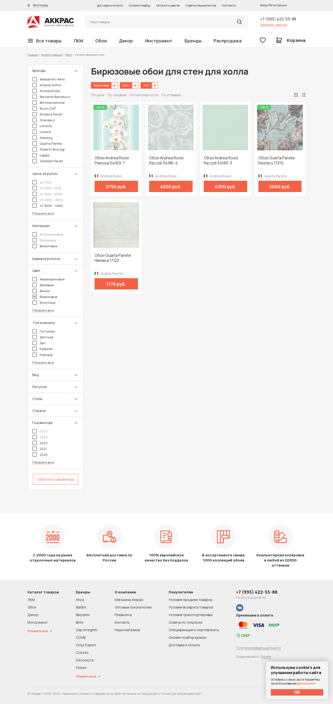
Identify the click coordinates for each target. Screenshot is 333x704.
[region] (55, 277)
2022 (44, 443)
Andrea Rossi (50, 91)
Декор (126, 41)
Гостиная (47, 331)
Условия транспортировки (191, 614)
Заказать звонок (273, 24)
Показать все (43, 213)
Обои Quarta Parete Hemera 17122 (113, 258)
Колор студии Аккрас (51, 22)
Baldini (81, 607)
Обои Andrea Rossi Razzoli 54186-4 (166, 160)
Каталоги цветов (168, 5)
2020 (44, 454)
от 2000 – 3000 (51, 200)
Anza (80, 599)
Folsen (81, 667)
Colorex (82, 652)
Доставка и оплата (110, 5)
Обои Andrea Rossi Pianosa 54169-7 (112, 160)
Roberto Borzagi (52, 149)
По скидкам (117, 95)
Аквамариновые (52, 279)
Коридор (46, 354)
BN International (52, 102)
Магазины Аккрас (129, 599)
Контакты (229, 5)
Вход (263, 5)
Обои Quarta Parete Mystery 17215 (276, 160)
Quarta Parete (51, 143)
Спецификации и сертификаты (194, 630)
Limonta (46, 126)
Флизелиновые (51, 234)
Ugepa (44, 155)
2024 (44, 431)
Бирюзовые (48, 297)
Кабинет (46, 349)
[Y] (240, 22)
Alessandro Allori (52, 79)
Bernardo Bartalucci (55, 97)
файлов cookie (306, 683)
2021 (43, 449)
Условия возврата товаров (191, 607)
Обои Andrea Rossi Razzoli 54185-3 (221, 160)
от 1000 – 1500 (50, 188)
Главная (33, 55)
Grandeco (47, 120)
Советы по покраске (186, 622)
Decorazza (85, 660)
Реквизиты (123, 614)
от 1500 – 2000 (51, 194)
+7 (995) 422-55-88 (278, 19)
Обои (101, 41)
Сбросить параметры (55, 479)
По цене (98, 95)
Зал (42, 343)
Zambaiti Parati (51, 161)
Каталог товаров (51, 55)
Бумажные (48, 240)
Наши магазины (127, 630)
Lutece (45, 132)
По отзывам (171, 95)
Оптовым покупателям (133, 607)
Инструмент (158, 41)
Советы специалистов (201, 5)
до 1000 (45, 182)
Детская (46, 337)
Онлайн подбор (139, 5)
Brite (79, 622)
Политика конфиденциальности (258, 648)
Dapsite (266, 657)
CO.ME (81, 637)
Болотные (47, 302)
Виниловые (48, 246)
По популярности (143, 95)
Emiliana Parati (51, 114)
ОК (297, 692)
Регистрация (277, 5)
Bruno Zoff (48, 108)
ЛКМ (78, 41)
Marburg (46, 137)
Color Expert (86, 645)
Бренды (193, 41)
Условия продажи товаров (190, 599)
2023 (44, 437)
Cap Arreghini (87, 630)
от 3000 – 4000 (51, 205)
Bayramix (83, 614)
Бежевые (47, 285)
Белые (45, 291)
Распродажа (228, 41)
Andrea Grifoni (50, 85)
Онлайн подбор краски (187, 637)
